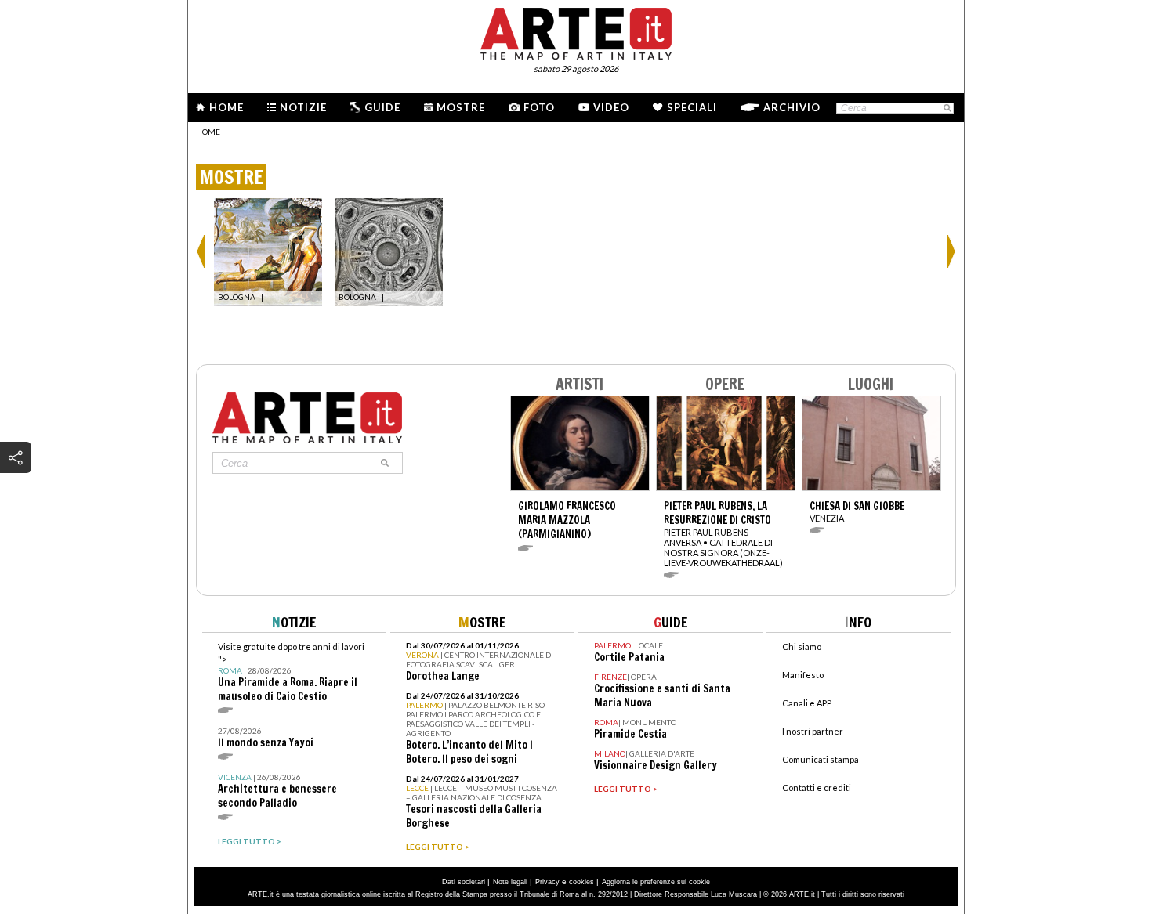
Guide (382, 107)
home (208, 131)
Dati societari (463, 882)
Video (611, 107)
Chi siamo (801, 646)
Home (226, 107)
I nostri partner (812, 731)
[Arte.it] (576, 31)
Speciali (692, 107)
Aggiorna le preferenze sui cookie (656, 882)
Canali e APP (806, 703)
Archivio (792, 107)
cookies (581, 882)
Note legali (510, 882)
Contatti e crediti (816, 787)
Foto (539, 107)
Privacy (547, 882)
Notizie (303, 107)
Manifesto (803, 675)
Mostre (461, 107)
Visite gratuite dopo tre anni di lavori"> (291, 672)
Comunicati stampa (820, 759)
